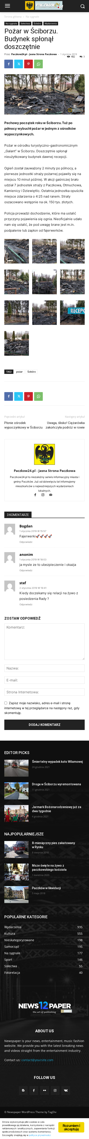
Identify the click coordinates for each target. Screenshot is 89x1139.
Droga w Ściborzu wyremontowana (56, 784)
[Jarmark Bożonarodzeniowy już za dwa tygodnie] (16, 813)
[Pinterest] (28, 64)
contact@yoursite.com (37, 1060)
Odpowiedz (25, 541)
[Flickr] (44, 1090)
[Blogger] (23, 1090)
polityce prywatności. (40, 1135)
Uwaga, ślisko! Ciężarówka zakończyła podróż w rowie (65, 425)
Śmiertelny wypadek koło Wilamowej (57, 761)
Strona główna (13, 16)
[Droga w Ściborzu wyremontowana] (16, 790)
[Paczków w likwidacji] (16, 894)
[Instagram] (45, 495)
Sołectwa (25, 23)
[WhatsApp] (38, 64)
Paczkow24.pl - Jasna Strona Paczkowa (34, 54)
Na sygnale (32, 16)
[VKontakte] (66, 1090)
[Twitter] (18, 64)
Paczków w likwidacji (46, 888)
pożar (19, 371)
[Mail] (52, 495)
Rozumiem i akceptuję (71, 1127)
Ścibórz (37, 23)
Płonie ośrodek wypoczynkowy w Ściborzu (23, 425)
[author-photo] (44, 464)
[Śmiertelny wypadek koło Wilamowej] (16, 768)
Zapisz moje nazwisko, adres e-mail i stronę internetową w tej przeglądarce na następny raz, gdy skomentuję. (41, 708)
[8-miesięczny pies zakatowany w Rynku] (16, 849)
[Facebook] (8, 64)
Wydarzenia (51, 23)
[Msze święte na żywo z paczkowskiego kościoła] (16, 872)
